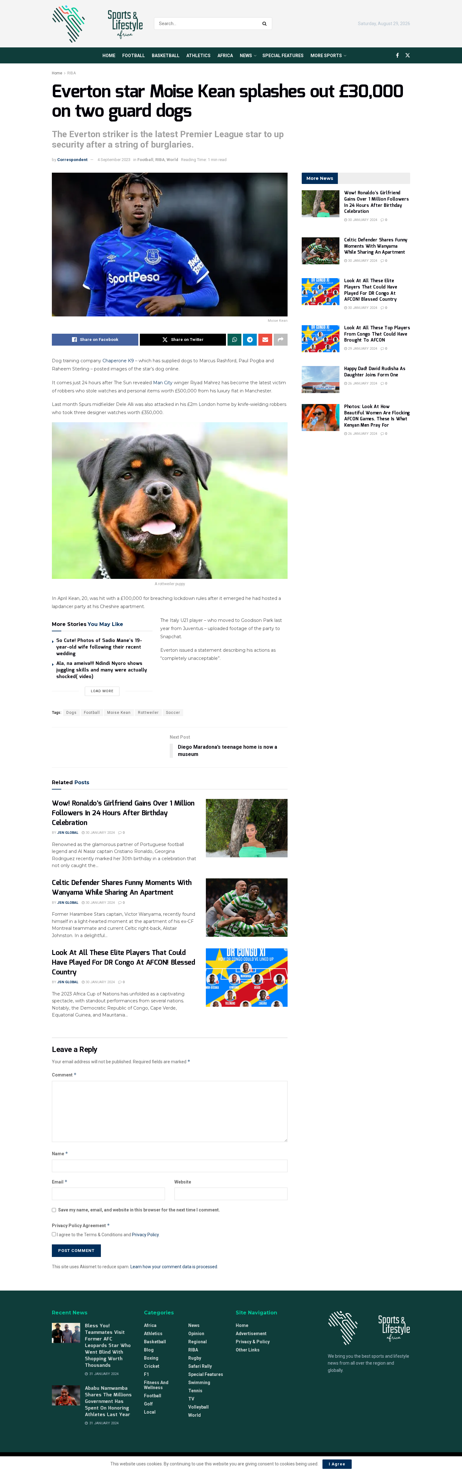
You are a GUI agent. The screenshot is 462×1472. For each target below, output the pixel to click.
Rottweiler (148, 712)
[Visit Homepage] (97, 23)
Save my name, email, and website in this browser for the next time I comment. (139, 1209)
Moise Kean (119, 712)
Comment (64, 1075)
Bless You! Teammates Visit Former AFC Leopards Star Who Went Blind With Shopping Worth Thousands (108, 1345)
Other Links (248, 1349)
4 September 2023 (113, 159)
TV (191, 1398)
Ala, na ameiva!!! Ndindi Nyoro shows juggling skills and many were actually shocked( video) (101, 670)
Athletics (198, 55)
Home (108, 55)
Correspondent (72, 159)
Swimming (199, 1382)
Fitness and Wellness (156, 1385)
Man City (163, 383)
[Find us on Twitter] (407, 55)
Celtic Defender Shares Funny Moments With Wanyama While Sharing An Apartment (122, 887)
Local (150, 1412)
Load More (102, 691)
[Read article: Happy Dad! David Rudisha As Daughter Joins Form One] (320, 379)
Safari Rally (200, 1366)
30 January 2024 (100, 833)
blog (149, 1349)
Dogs (71, 712)
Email (60, 1182)
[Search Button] (265, 23)
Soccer (173, 712)
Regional (197, 1341)
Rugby (194, 1358)
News (246, 55)
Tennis (195, 1390)
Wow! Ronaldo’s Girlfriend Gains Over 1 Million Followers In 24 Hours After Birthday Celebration (123, 813)
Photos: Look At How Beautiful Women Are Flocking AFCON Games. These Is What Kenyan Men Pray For (377, 416)
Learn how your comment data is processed (173, 1266)
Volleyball (198, 1407)
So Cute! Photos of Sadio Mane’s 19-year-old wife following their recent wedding (99, 647)
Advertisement (251, 1333)
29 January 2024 (362, 349)
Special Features (283, 55)
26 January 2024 (362, 383)
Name (60, 1154)
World (172, 159)
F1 (146, 1374)
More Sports (326, 55)
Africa (225, 55)
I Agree (337, 1464)
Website (182, 1181)
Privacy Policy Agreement (81, 1225)
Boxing (151, 1358)
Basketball (165, 55)
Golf (148, 1403)
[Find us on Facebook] (397, 55)
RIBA (71, 73)
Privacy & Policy (253, 1341)
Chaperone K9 (118, 361)
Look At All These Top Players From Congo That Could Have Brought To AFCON (377, 334)
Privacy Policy (145, 1234)
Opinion (196, 1333)
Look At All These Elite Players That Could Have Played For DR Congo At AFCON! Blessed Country (123, 962)
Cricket (151, 1366)
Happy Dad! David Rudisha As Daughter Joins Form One (374, 372)
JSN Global (67, 833)
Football (133, 55)
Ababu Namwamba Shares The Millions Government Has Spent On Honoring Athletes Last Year (108, 1402)
